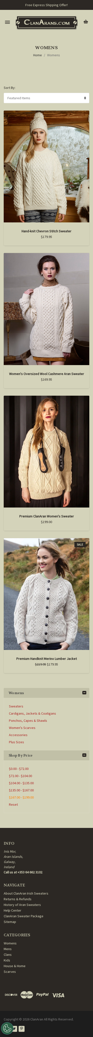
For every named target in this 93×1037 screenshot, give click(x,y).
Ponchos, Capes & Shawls (28, 720)
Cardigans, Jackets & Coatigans (32, 713)
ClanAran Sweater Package (23, 916)
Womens (53, 55)
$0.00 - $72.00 (19, 768)
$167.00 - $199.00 (21, 797)
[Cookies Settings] (7, 1028)
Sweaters (16, 706)
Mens (8, 949)
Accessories (18, 735)
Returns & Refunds (17, 899)
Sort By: (9, 87)
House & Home (15, 966)
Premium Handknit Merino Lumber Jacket (46, 658)
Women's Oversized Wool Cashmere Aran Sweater (46, 374)
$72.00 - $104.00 (20, 776)
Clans (8, 954)
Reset (13, 804)
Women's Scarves (22, 727)
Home (37, 55)
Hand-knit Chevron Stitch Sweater (46, 231)
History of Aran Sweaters (22, 904)
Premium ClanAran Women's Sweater (46, 516)
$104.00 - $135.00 (21, 783)
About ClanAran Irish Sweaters (26, 893)
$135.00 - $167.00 (21, 790)
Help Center (12, 910)
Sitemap (10, 922)
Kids (7, 960)
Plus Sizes (16, 742)
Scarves (10, 971)
